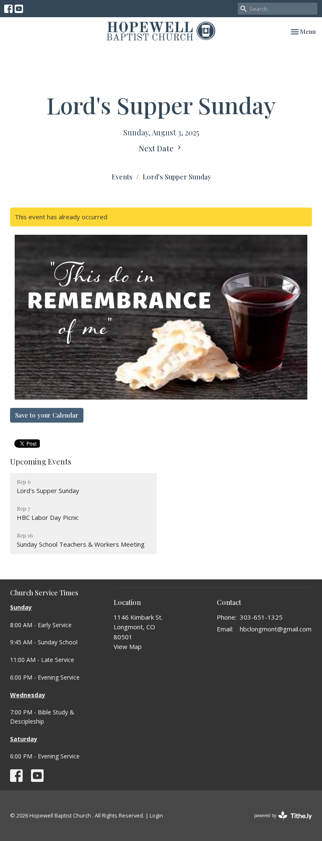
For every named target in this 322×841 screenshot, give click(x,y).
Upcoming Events (40, 462)
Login (156, 815)
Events (122, 176)
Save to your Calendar (46, 415)
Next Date (157, 148)
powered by (278, 822)
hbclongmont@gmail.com (276, 629)
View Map (128, 646)
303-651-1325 (261, 617)
